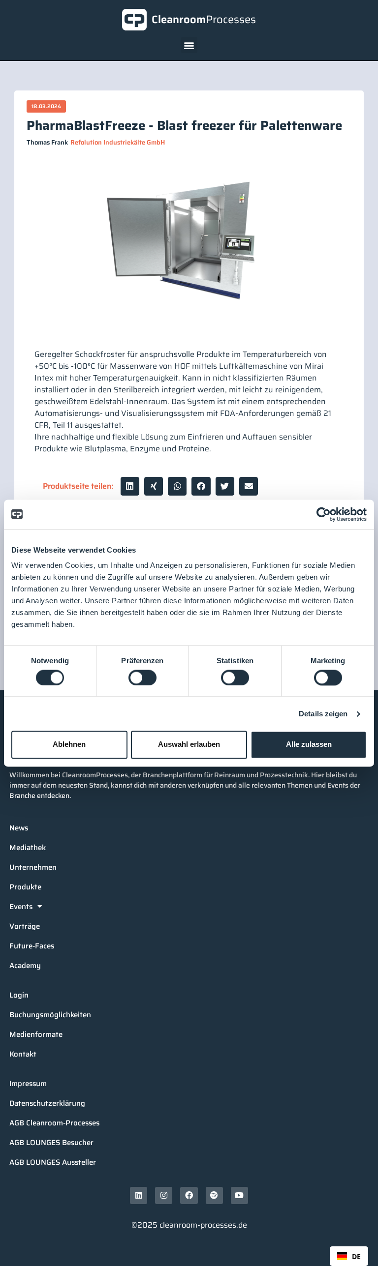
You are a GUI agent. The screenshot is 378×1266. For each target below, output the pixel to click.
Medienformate (36, 1034)
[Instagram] (163, 1195)
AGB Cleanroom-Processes (54, 1123)
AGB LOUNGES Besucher (51, 1142)
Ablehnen (69, 744)
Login (19, 995)
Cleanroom (204, 19)
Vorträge (24, 926)
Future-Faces (31, 946)
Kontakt (22, 1054)
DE (356, 1256)
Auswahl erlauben (189, 744)
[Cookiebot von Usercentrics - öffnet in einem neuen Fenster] (324, 514)
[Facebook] (188, 1195)
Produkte (25, 887)
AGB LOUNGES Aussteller (52, 1162)
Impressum (28, 1083)
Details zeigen (323, 713)
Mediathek (27, 848)
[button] (189, 45)
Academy (25, 966)
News (18, 828)
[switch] (142, 677)
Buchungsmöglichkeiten (50, 1015)
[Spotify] (214, 1195)
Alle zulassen (309, 744)
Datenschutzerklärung (47, 1103)
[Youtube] (239, 1195)
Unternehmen (33, 867)
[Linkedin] (138, 1195)
